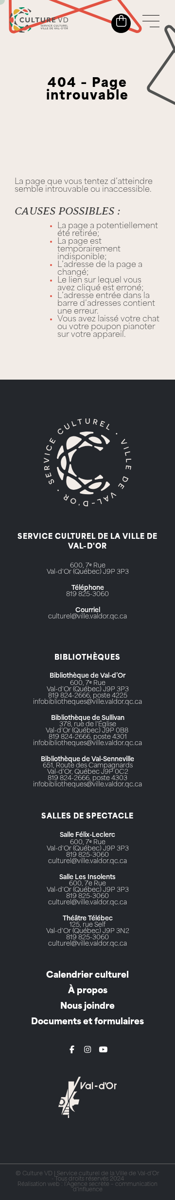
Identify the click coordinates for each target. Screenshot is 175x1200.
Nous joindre (87, 1006)
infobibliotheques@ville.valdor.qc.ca (87, 702)
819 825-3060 (87, 594)
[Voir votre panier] (121, 21)
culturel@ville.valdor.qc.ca (87, 617)
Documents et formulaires (87, 1022)
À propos (87, 991)
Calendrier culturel (87, 975)
